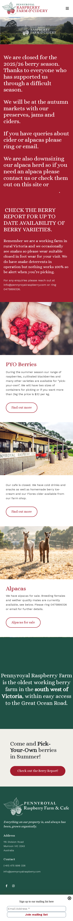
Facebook (6, 885)
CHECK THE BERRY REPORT (30, 213)
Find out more (22, 407)
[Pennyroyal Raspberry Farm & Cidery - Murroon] (25, 8)
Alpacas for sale (23, 622)
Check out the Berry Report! (37, 771)
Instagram (13, 885)
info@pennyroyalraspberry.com (22, 871)
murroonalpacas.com (31, 190)
